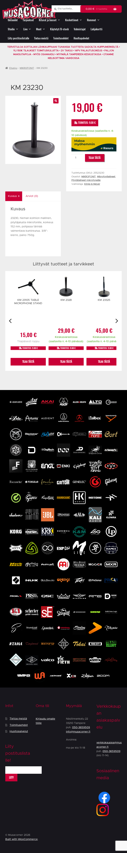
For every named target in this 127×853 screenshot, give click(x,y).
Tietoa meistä (41, 38)
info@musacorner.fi (78, 731)
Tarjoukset (28, 20)
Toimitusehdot (61, 38)
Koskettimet (71, 20)
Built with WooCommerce (21, 839)
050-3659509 (81, 727)
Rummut (91, 20)
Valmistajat (80, 29)
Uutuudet (13, 20)
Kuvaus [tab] (12, 196)
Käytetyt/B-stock (59, 29)
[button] (56, 100)
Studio (11, 29)
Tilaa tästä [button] (28, 361)
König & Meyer (92, 184)
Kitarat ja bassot (48, 20)
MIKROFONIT (27, 68)
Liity (11, 777)
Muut (39, 29)
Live (25, 29)
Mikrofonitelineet (106, 177)
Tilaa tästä (95, 158)
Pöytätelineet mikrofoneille (86, 180)
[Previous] (10, 321)
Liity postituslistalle (18, 38)
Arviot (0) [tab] (32, 196)
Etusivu (13, 68)
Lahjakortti (96, 29)
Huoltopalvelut (81, 38)
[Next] (116, 321)
